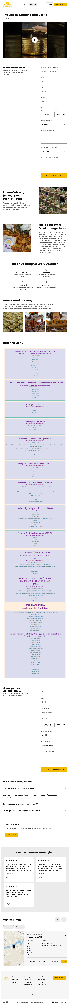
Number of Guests (49, 731)
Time (55, 110)
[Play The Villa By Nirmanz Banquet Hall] (35, 40)
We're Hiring (41, 980)
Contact (14, 982)
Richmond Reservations (41, 983)
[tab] (8, 927)
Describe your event (50, 131)
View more (9, 873)
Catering (33, 4)
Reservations (41, 977)
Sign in (50, 4)
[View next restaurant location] (64, 919)
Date (42, 110)
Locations (15, 980)
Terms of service (17, 994)
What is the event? (49, 120)
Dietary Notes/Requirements (50, 157)
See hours (55, 961)
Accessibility (29, 994)
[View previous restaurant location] (57, 919)
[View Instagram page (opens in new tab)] (7, 1002)
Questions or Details (47, 751)
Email (42, 87)
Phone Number (48, 708)
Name (42, 77)
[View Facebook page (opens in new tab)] (4, 1002)
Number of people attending (50, 67)
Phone (43, 98)
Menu (25, 4)
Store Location (48, 741)
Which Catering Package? (52, 147)
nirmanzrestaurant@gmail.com (51, 945)
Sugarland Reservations (28, 983)
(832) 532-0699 (47, 943)
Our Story (27, 980)
